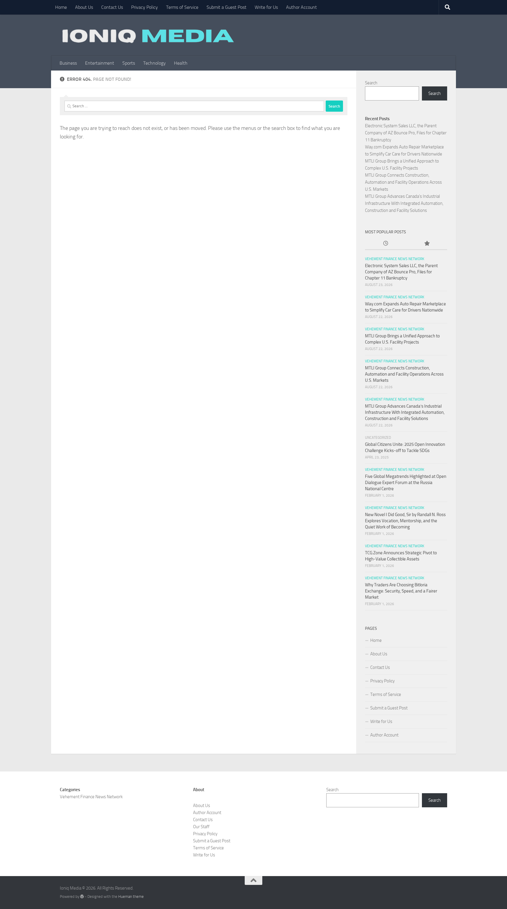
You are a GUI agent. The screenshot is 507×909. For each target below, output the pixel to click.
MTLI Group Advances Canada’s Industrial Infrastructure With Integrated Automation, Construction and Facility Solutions (404, 203)
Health (180, 63)
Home (61, 7)
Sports (128, 63)
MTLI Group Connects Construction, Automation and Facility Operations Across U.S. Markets (403, 182)
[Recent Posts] (385, 243)
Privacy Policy (144, 7)
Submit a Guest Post (226, 7)
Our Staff (201, 826)
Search (371, 83)
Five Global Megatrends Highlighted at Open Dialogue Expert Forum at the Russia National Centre (405, 482)
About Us (84, 7)
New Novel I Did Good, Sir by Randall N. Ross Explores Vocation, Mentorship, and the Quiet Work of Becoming (405, 521)
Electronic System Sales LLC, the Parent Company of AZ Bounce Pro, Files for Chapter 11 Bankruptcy (406, 133)
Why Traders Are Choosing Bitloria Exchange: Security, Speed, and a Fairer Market (401, 591)
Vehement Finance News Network (394, 259)
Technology (154, 63)
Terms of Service (182, 7)
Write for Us (266, 7)
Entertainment (99, 63)
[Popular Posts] (426, 243)
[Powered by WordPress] (82, 896)
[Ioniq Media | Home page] (147, 35)
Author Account (301, 7)
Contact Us (112, 7)
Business (68, 63)
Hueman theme (131, 896)
